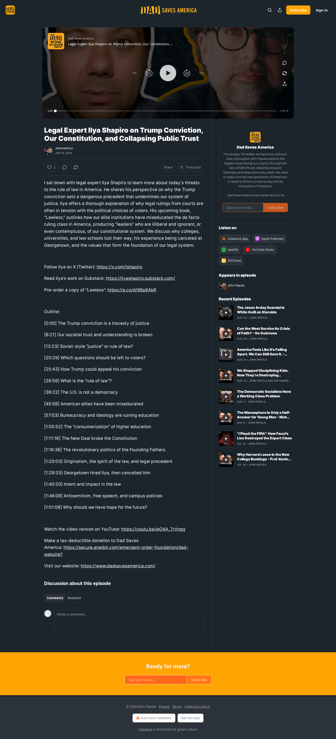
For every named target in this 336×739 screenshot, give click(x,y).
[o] (226, 312)
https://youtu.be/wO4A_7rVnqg (153, 529)
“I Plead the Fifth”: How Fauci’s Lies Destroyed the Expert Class (264, 435)
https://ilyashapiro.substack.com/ (140, 278)
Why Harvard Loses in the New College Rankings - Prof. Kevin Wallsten (263, 456)
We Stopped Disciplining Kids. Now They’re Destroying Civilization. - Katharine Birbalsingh (262, 372)
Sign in (322, 10)
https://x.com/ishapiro (119, 267)
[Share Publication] (279, 10)
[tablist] (64, 598)
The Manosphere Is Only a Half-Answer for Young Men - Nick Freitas (264, 414)
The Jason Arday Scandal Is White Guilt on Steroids (261, 309)
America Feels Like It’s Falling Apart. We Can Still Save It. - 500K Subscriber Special (262, 351)
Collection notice (197, 706)
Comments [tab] (55, 598)
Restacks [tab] (74, 598)
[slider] (165, 111)
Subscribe (298, 10)
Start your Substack (156, 718)
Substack (145, 729)
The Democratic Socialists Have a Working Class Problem (264, 393)
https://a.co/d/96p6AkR (131, 290)
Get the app (190, 718)
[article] (255, 313)
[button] (134, 73)
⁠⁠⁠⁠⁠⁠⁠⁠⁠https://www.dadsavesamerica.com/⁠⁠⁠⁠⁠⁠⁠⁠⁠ (118, 566)
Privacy (164, 706)
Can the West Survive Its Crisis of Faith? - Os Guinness (263, 330)
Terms (177, 706)
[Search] (269, 10)
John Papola (64, 148)
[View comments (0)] (284, 62)
